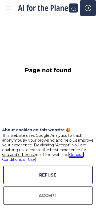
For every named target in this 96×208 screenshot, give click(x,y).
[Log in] (88, 8)
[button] (8, 8)
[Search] (73, 8)
